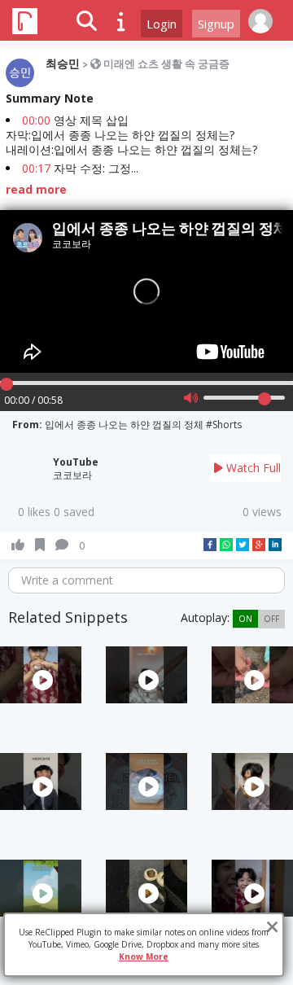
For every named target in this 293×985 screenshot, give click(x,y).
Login (161, 23)
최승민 (63, 63)
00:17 (36, 168)
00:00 (36, 120)
